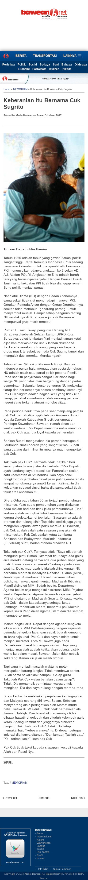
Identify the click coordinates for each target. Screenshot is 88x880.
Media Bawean (33, 873)
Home (7, 89)
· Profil (38, 855)
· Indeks (40, 858)
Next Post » (78, 798)
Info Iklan (43, 869)
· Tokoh (39, 848)
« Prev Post (9, 798)
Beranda (44, 798)
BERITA (21, 56)
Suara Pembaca (62, 869)
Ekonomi (24, 69)
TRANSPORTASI (45, 56)
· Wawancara (42, 842)
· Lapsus (40, 845)
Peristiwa (8, 64)
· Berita (39, 833)
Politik (22, 64)
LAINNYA (70, 56)
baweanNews (43, 829)
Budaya (45, 64)
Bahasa (66, 64)
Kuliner (54, 69)
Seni (56, 64)
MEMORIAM (20, 89)
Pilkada (67, 69)
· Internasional (43, 836)
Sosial (33, 64)
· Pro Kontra (42, 852)
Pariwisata (39, 69)
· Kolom (39, 839)
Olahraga (81, 64)
